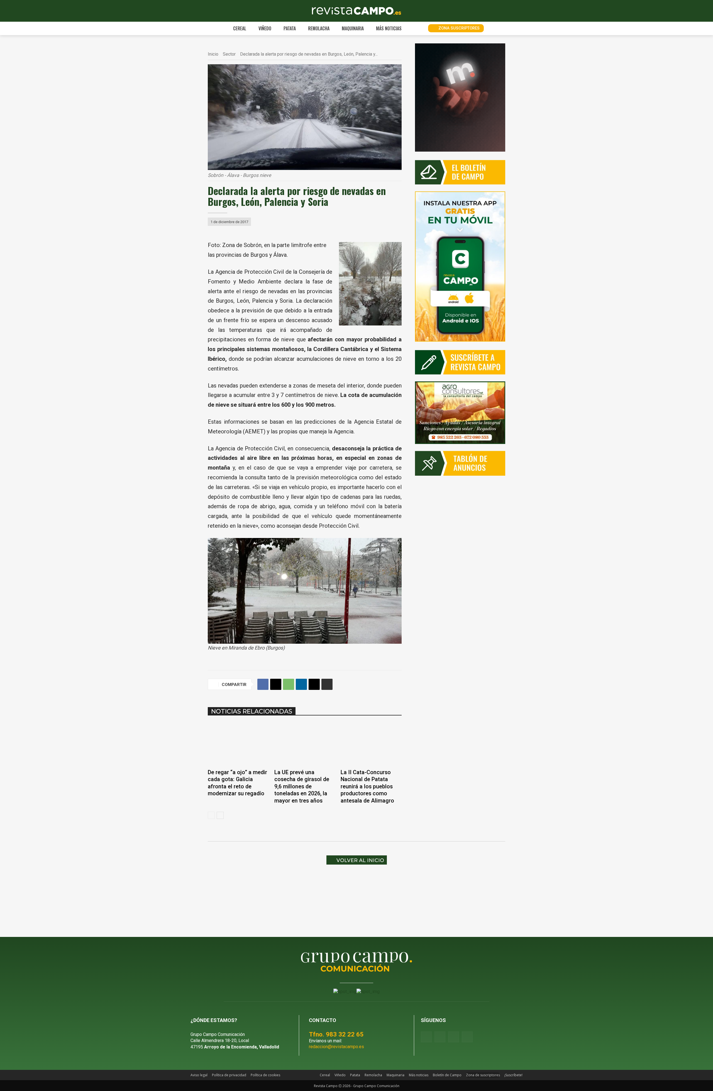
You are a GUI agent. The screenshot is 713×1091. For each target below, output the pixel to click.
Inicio (213, 54)
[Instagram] (439, 1036)
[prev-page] (211, 815)
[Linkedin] (301, 684)
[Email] (314, 684)
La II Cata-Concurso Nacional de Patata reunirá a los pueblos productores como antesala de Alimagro (367, 786)
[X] (275, 684)
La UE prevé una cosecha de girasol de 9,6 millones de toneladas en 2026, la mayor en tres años (301, 786)
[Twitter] (467, 1036)
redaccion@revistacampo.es (336, 1046)
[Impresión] (327, 684)
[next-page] (220, 815)
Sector (229, 54)
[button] (417, 28)
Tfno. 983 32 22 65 (336, 1034)
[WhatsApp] (288, 684)
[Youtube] (453, 1036)
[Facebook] (262, 684)
